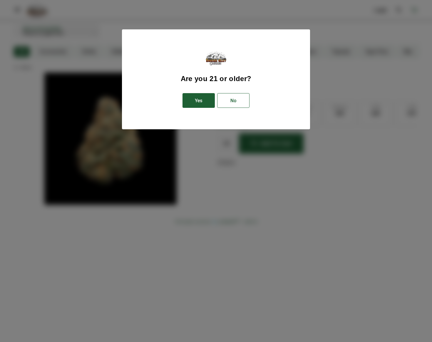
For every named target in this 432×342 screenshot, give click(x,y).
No (233, 100)
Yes (198, 100)
